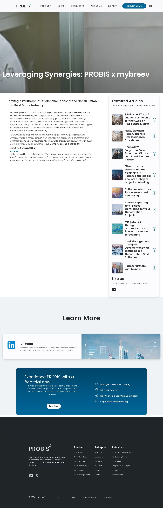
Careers (98, 461)
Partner (98, 475)
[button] (46, 6)
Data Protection (89, 497)
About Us (99, 452)
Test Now (54, 406)
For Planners (117, 461)
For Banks (116, 470)
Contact (98, 466)
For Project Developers (121, 452)
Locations (99, 457)
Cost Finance (79, 470)
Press (97, 470)
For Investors (117, 475)
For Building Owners (120, 457)
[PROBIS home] (40, 447)
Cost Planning (79, 461)
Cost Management (82, 475)
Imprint (72, 497)
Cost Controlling (80, 466)
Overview (78, 452)
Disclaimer (108, 497)
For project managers (121, 466)
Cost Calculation (81, 457)
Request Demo (134, 5)
